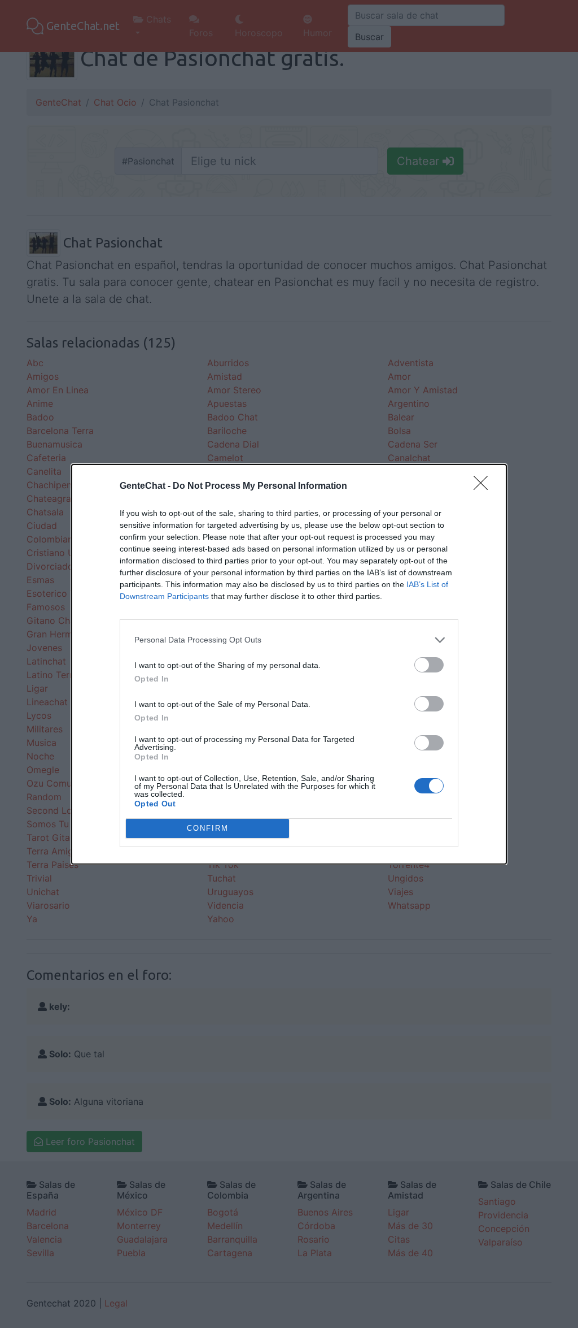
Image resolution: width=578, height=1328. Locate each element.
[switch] (429, 664)
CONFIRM (208, 828)
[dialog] (289, 664)
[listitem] (289, 640)
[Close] (484, 486)
